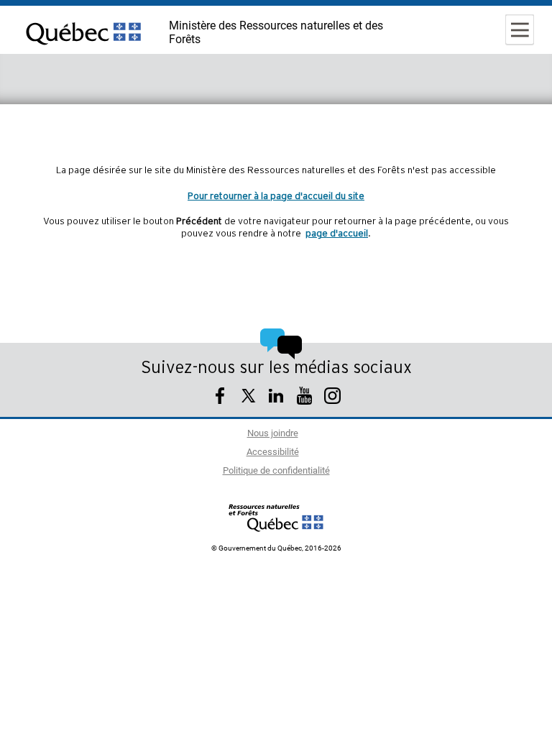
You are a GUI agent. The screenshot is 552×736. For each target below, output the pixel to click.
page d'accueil (336, 234)
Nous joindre (272, 433)
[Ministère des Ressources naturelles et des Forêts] (276, 517)
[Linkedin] (276, 398)
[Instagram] (332, 398)
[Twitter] (248, 398)
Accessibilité (273, 452)
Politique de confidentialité (276, 471)
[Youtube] (304, 398)
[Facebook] (220, 398)
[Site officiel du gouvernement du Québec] (83, 54)
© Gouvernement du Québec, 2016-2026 (276, 548)
